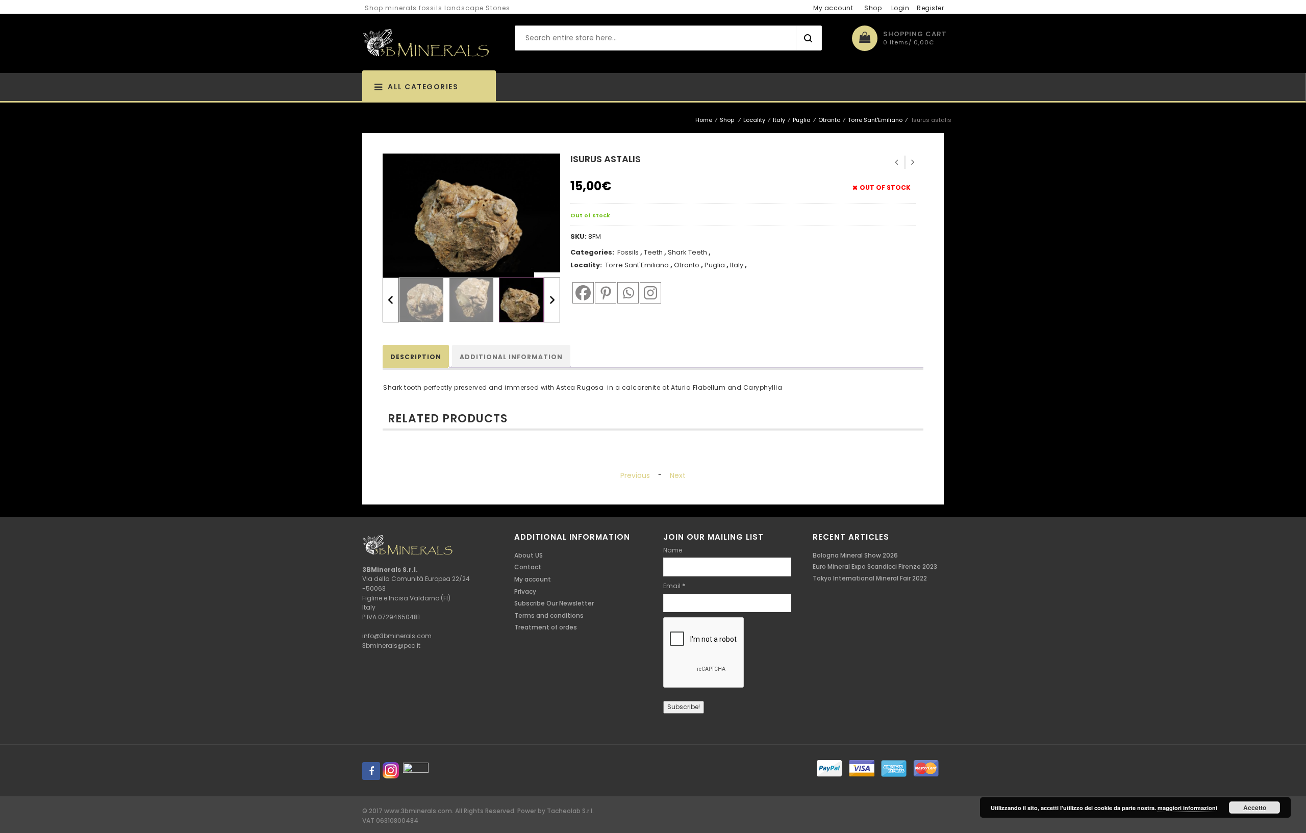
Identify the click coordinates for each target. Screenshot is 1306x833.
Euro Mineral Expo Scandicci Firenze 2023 (875, 566)
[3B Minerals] (426, 43)
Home (703, 120)
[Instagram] (649, 292)
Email (674, 586)
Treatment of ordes (545, 627)
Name (672, 550)
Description (415, 356)
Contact (527, 567)
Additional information (511, 356)
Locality (754, 120)
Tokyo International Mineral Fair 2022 (870, 578)
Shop (873, 8)
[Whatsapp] (626, 292)
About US (528, 555)
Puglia (802, 120)
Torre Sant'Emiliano (875, 120)
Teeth (653, 252)
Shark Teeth (687, 252)
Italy (779, 120)
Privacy (525, 591)
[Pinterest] (604, 292)
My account (833, 8)
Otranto (829, 120)
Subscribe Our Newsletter (554, 603)
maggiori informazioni (1187, 808)
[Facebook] (581, 292)
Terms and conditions (549, 615)
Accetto (1254, 807)
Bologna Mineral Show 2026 (855, 555)
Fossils (628, 252)
